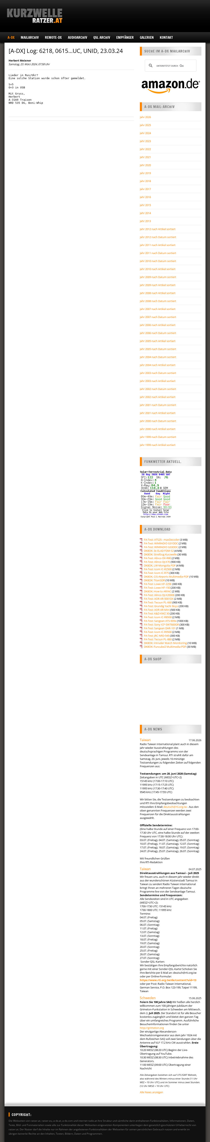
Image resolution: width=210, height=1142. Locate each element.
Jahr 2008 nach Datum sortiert (158, 301)
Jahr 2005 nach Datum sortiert (158, 349)
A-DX (11, 37)
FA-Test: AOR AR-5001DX (158, 599)
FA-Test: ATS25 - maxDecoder (161, 539)
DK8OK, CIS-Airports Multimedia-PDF (166, 576)
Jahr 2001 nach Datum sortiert (158, 405)
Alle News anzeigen (151, 1092)
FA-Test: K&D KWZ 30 (156, 613)
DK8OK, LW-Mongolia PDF (160, 565)
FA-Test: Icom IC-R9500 (158, 632)
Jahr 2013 (145, 221)
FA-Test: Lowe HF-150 (157, 587)
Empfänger (125, 37)
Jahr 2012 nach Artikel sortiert (158, 229)
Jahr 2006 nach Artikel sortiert (158, 325)
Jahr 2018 (145, 181)
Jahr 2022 (145, 149)
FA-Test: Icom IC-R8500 (158, 617)
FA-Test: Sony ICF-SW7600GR (161, 624)
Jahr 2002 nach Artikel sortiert (158, 397)
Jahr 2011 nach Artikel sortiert (158, 245)
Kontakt (166, 37)
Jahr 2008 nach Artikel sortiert (158, 293)
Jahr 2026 (145, 117)
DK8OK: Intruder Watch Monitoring (165, 643)
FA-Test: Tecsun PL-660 (158, 602)
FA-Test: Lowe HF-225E (157, 584)
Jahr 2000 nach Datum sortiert (158, 421)
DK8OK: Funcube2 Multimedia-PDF (165, 647)
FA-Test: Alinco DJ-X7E (157, 562)
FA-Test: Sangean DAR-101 (160, 628)
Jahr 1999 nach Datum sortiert (158, 437)
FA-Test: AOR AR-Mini (157, 610)
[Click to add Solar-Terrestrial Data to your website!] (156, 517)
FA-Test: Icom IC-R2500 (158, 569)
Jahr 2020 (145, 165)
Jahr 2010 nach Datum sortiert (158, 261)
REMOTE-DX (53, 37)
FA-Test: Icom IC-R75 (156, 573)
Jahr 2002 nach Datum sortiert (158, 389)
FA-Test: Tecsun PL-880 (158, 639)
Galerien (147, 37)
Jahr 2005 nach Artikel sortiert (158, 341)
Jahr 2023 (145, 141)
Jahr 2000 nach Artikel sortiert (158, 429)
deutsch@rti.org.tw (175, 807)
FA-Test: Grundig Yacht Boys (161, 606)
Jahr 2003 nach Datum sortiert (158, 373)
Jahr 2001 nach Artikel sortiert (158, 413)
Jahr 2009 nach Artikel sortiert (158, 285)
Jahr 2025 (145, 125)
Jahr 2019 (145, 173)
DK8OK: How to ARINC (157, 591)
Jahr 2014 (145, 213)
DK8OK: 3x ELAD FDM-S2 (159, 551)
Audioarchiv (77, 37)
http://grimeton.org (152, 1028)
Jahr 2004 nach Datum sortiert (158, 357)
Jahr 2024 (145, 133)
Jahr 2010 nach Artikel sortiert (158, 269)
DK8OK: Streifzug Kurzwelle (160, 554)
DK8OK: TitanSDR (154, 580)
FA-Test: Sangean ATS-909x (160, 621)
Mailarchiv (30, 37)
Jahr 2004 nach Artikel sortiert (158, 365)
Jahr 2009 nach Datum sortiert (158, 277)
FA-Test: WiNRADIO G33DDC (161, 547)
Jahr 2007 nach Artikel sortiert (158, 309)
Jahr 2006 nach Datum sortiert (158, 333)
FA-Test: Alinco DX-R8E (157, 558)
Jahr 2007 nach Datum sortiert (158, 317)
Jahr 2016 (145, 197)
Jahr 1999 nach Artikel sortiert (158, 445)
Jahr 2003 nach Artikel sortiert (158, 381)
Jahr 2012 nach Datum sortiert (158, 237)
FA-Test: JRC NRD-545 (156, 635)
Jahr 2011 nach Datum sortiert (158, 253)
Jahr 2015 (145, 205)
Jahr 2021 (145, 157)
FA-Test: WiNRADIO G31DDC (161, 543)
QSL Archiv (101, 37)
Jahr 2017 (145, 189)
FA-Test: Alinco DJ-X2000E (159, 595)
